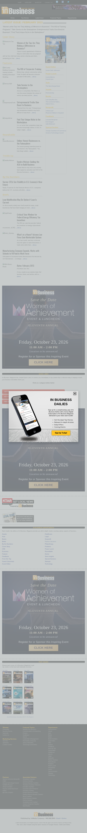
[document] (43, 416)
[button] (75, 393)
